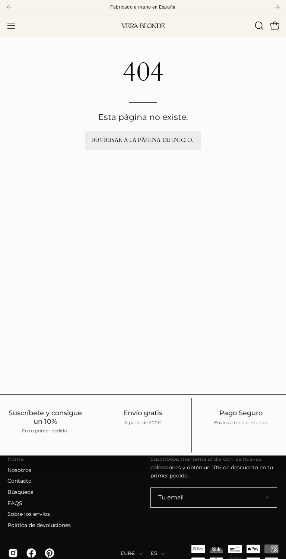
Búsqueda (20, 492)
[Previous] (9, 7)
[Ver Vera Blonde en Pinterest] (48, 553)
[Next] (277, 7)
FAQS (14, 503)
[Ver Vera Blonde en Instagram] (11, 553)
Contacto (19, 481)
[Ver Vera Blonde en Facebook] (30, 553)
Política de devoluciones (39, 525)
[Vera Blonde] (143, 26)
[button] (258, 25)
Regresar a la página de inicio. (143, 140)
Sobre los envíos (28, 514)
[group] (143, 7)
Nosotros (19, 470)
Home (15, 458)
